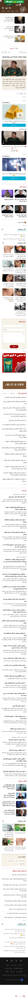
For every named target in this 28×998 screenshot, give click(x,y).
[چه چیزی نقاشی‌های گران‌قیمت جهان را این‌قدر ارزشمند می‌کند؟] (19, 20)
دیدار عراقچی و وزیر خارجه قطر (17, 750)
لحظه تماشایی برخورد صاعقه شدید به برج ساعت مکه (15, 694)
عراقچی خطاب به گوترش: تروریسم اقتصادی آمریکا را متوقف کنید (14, 760)
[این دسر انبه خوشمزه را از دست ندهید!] (19, 38)
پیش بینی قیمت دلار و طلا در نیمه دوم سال (20, 200)
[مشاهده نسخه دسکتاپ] (6, 8)
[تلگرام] (7, 961)
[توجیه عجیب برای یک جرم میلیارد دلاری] (20, 209)
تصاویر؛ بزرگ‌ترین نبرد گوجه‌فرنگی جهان (15, 683)
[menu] (3, 8)
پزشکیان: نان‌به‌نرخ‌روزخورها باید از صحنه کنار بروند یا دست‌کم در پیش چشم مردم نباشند (14, 575)
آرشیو (7, 965)
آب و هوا (12, 972)
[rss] (21, 961)
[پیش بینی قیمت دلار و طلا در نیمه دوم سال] (20, 194)
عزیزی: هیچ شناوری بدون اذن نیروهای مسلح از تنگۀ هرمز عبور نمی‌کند (14, 449)
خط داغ (24, 491)
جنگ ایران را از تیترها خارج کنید (16, 740)
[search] (10, 8)
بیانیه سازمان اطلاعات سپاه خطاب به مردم (14, 658)
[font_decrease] (17, 93)
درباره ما (20, 965)
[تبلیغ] (14, 3)
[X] (16, 961)
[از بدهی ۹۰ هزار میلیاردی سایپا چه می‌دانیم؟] (7, 209)
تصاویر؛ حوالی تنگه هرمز (19, 706)
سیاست (16, 11)
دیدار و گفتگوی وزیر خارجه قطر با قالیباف (14, 676)
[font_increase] (25, 93)
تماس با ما (13, 965)
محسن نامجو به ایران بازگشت (17, 729)
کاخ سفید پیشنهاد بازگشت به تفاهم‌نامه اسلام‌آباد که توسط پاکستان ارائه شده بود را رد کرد (14, 562)
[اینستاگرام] (12, 961)
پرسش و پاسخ (8, 968)
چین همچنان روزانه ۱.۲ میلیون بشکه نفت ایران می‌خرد (15, 717)
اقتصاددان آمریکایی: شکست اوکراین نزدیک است (15, 905)
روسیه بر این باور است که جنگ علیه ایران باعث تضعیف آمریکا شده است (15, 415)
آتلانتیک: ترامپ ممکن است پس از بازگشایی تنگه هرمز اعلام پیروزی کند (14, 588)
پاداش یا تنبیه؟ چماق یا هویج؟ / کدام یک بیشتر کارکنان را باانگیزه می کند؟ (14, 474)
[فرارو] (23, 9)
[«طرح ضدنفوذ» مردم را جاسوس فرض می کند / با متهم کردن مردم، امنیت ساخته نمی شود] (21, 812)
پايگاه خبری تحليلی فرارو (10, 975)
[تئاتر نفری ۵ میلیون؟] (7, 194)
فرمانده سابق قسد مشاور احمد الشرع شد (14, 397)
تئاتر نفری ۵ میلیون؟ (8, 199)
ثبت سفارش (14, 178)
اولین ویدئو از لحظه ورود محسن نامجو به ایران (15, 666)
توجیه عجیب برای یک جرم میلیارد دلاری (21, 216)
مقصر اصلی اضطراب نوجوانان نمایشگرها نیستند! (15, 521)
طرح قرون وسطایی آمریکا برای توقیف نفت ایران (14, 634)
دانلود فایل (13, 151)
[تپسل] (3, 102)
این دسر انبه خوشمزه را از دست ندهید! (9, 37)
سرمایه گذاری (14, 125)
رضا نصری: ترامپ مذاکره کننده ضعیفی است (13, 425)
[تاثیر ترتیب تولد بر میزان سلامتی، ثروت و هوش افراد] (19, 29)
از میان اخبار (23, 187)
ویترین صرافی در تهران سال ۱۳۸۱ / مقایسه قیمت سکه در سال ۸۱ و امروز (14, 647)
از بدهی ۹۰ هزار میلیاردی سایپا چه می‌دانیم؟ (7, 216)
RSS (7, 972)
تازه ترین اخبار (22, 393)
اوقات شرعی (19, 972)
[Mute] (6, 170)
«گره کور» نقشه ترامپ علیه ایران (17, 420)
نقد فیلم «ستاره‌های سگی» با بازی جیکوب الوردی (15, 533)
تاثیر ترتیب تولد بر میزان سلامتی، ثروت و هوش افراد (9, 28)
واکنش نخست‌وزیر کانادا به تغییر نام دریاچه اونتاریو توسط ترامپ (15, 896)
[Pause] (4, 170)
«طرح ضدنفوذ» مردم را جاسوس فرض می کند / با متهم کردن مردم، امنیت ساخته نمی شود (9, 812)
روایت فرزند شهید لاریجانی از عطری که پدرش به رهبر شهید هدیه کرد (15, 468)
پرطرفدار (12, 393)
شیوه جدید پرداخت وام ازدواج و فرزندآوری (14, 771)
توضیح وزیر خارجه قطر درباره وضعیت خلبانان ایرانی (14, 622)
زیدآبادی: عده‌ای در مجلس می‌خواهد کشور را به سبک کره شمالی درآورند (14, 611)
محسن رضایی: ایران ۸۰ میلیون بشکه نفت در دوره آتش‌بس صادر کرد (14, 546)
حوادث (8, 11)
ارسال (14, 347)
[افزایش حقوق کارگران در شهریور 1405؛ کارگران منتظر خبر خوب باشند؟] (21, 787)
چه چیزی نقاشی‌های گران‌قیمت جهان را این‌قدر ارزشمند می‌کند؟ (8, 19)
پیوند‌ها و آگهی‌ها (18, 968)
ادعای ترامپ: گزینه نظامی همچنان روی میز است (14, 600)
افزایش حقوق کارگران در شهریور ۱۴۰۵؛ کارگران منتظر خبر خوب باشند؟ (9, 787)
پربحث (4, 393)
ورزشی (12, 11)
